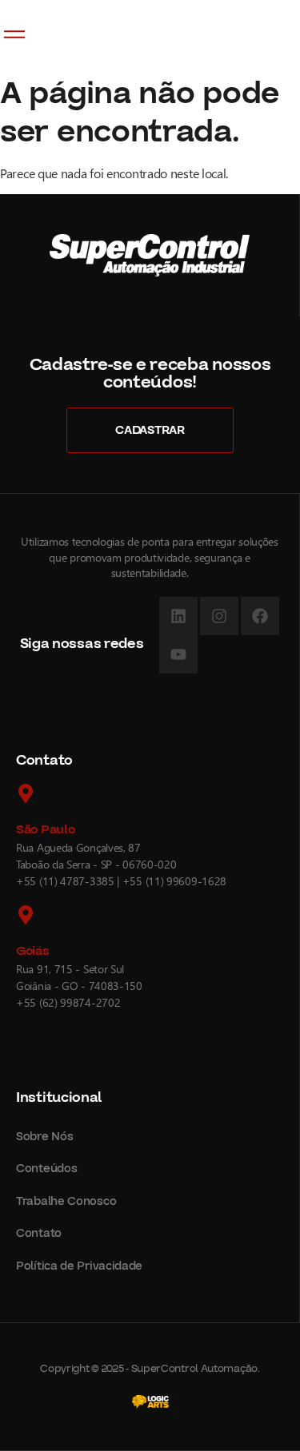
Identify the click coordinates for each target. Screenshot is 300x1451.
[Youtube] (178, 654)
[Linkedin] (178, 616)
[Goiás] (25, 914)
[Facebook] (260, 616)
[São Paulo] (25, 793)
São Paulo (45, 829)
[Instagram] (219, 616)
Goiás (32, 951)
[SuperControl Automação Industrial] (176, 36)
